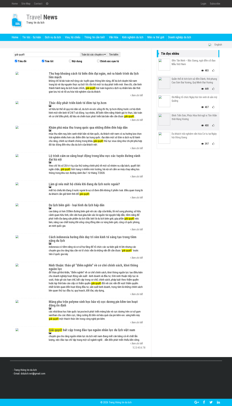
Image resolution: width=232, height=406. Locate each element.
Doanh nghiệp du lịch (179, 37)
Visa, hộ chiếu (72, 37)
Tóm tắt (48, 61)
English (218, 44)
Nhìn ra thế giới (155, 37)
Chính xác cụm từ (109, 61)
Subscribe (215, 3)
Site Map (25, 3)
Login (203, 3)
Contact (38, 3)
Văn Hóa (113, 37)
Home (15, 3)
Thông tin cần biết (94, 37)
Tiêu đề (21, 61)
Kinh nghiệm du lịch (132, 37)
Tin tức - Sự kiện (31, 37)
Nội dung (76, 61)
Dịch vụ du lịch (53, 37)
